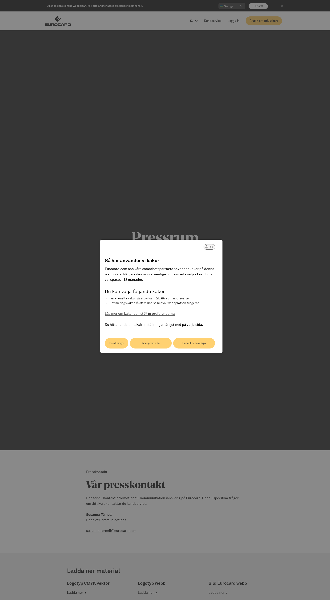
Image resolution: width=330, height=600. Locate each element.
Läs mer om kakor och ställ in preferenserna (140, 313)
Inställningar (116, 343)
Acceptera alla (151, 343)
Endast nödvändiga (194, 343)
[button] (209, 247)
